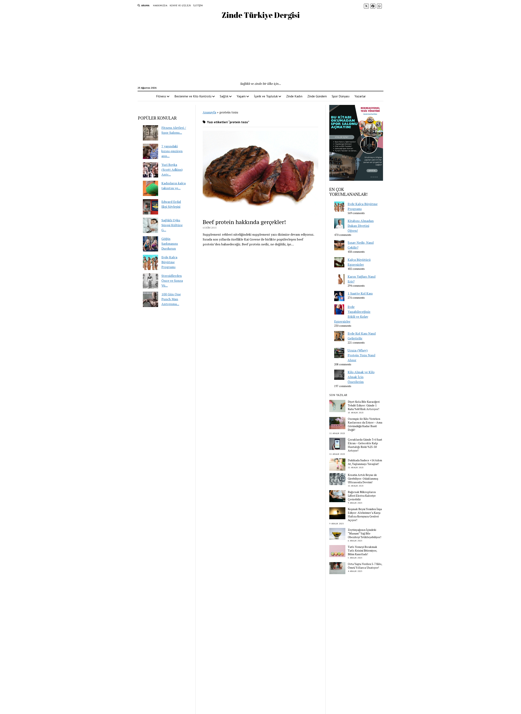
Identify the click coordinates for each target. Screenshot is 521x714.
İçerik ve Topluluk (266, 96)
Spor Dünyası (341, 96)
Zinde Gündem (317, 96)
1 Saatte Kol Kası (360, 293)
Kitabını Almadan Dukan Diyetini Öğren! (361, 226)
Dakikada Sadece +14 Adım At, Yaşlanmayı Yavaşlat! (365, 462)
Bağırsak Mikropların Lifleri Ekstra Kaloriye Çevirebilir (362, 495)
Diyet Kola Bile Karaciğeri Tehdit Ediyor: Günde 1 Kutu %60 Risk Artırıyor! (364, 405)
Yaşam (241, 96)
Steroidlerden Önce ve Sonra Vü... (172, 280)
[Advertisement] (260, 50)
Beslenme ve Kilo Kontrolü (192, 96)
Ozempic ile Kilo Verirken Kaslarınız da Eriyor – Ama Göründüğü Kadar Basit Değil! (365, 424)
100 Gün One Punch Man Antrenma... (171, 299)
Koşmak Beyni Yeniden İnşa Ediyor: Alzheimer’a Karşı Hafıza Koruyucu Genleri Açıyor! (365, 514)
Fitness (161, 96)
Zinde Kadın (294, 96)
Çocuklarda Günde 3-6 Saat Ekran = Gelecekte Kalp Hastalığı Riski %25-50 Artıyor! (365, 445)
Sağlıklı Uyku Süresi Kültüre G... (172, 225)
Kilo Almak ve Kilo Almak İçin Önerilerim (361, 377)
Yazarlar (360, 96)
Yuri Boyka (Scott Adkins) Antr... (172, 169)
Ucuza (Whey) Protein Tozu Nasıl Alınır (361, 355)
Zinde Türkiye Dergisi (261, 15)
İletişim (198, 5)
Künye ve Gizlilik (180, 5)
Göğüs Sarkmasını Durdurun (169, 243)
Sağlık (224, 96)
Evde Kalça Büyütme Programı (169, 262)
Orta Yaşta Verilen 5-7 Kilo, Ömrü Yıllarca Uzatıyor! (365, 565)
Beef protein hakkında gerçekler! (244, 222)
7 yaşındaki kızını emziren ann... (172, 151)
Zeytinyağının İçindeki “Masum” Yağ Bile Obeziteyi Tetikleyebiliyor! (364, 533)
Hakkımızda (160, 5)
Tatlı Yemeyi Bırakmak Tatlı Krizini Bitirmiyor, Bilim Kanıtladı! (362, 550)
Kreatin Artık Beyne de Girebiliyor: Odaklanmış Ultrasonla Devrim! (363, 478)
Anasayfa (209, 112)
